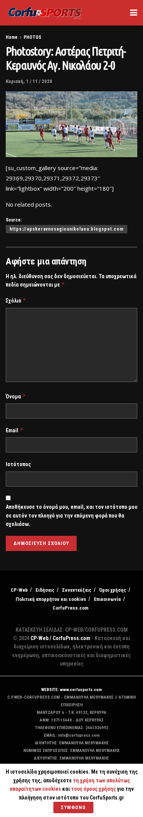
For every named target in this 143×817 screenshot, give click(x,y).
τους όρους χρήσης (94, 789)
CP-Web (19, 590)
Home (12, 37)
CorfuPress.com (70, 608)
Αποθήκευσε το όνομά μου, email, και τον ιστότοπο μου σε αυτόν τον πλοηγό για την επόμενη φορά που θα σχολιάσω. (71, 515)
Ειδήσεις (45, 590)
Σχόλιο (16, 300)
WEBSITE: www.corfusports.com (71, 689)
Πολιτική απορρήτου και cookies (51, 599)
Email (14, 430)
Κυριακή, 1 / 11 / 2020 (29, 81)
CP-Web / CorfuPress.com (60, 638)
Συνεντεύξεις (77, 590)
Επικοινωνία (107, 599)
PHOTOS (32, 37)
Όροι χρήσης (112, 590)
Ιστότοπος (18, 464)
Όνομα (16, 396)
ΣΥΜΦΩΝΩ (73, 807)
